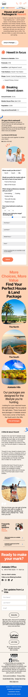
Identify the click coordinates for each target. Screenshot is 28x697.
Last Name (7, 229)
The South (14, 357)
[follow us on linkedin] (9, 580)
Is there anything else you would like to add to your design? (14, 251)
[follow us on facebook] (3, 580)
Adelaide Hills (14, 387)
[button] (14, 538)
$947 (16, 101)
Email (5, 243)
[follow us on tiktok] (12, 580)
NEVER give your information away (12, 623)
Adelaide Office (9, 567)
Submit (8, 259)
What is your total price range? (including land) (12, 214)
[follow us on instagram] (6, 580)
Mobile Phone (7, 236)
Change (23, 8)
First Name (7, 222)
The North (14, 327)
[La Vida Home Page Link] (4, 3)
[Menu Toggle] (24, 3)
